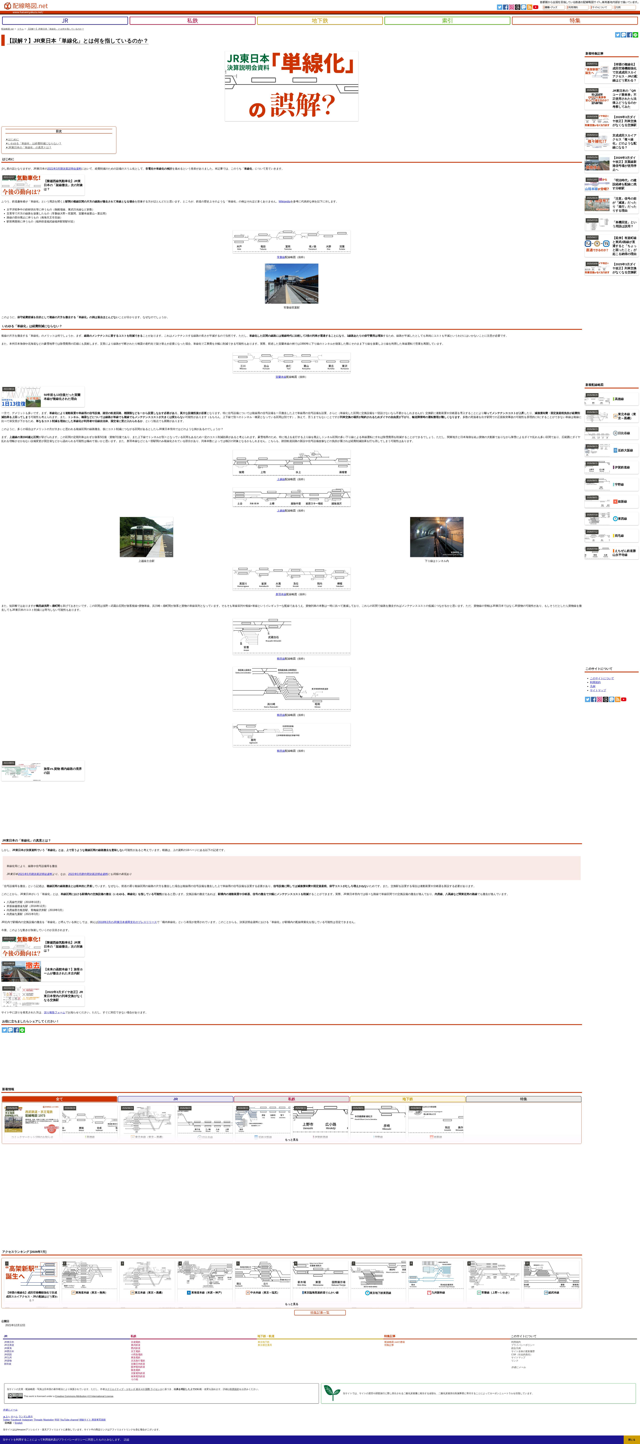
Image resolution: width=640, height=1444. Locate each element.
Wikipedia (284, 201)
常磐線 (281, 257)
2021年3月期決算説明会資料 (64, 168)
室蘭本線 (281, 376)
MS (523, 7)
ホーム (14, 1416)
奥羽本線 (281, 594)
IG (511, 7)
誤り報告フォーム (54, 1012)
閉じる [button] (631, 1439)
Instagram (27, 1419)
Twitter (6, 1419)
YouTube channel (69, 1419)
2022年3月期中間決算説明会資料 (88, 874)
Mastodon (48, 1419)
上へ (7, 1416)
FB (505, 7)
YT (535, 7)
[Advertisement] (33, 810)
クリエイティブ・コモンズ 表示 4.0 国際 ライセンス (134, 1389)
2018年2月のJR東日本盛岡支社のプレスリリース (127, 922)
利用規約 (234, 1389)
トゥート (623, 35)
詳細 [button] (126, 1439)
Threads (38, 1419)
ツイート (617, 35)
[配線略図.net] (26, 6)
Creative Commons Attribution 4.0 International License (84, 1396)
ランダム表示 (26, 1416)
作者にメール (518, 1367)
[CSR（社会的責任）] (332, 1400)
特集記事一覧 (320, 1312)
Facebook (16, 1419)
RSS (529, 7)
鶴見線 (281, 658)
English (18, 1422)
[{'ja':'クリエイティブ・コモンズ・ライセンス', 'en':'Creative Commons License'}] (15, 1397)
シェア (629, 35)
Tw (499, 7)
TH (517, 7)
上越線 (281, 479)
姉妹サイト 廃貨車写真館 (92, 1419)
